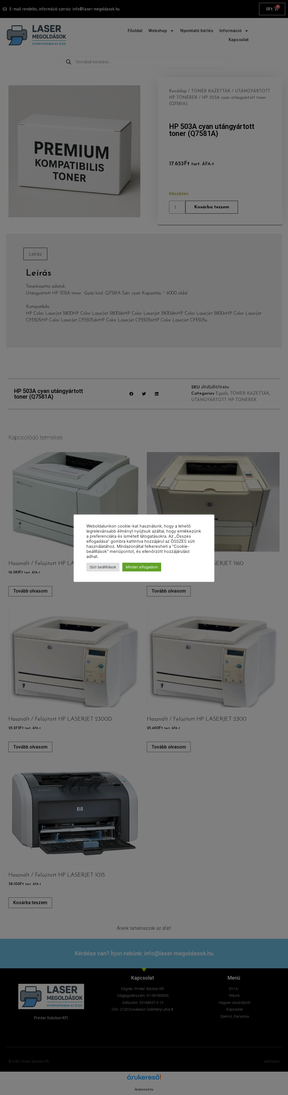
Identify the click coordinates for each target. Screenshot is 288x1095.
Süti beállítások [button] (103, 567)
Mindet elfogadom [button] (142, 567)
